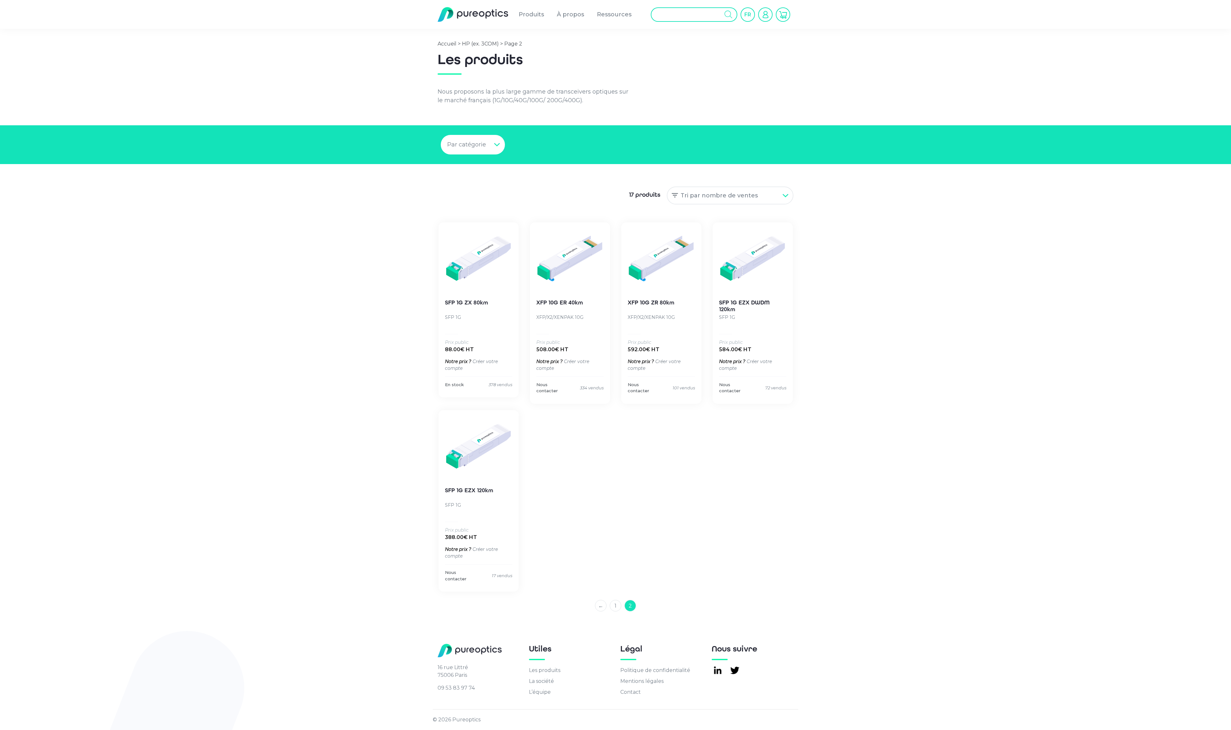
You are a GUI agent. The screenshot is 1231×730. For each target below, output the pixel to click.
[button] (747, 14)
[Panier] (783, 14)
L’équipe (540, 692)
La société (541, 681)
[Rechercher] (728, 15)
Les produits (544, 670)
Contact (630, 692)
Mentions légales (642, 681)
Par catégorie (466, 144)
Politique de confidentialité (655, 670)
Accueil (447, 44)
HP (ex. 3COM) (480, 44)
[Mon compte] (765, 14)
